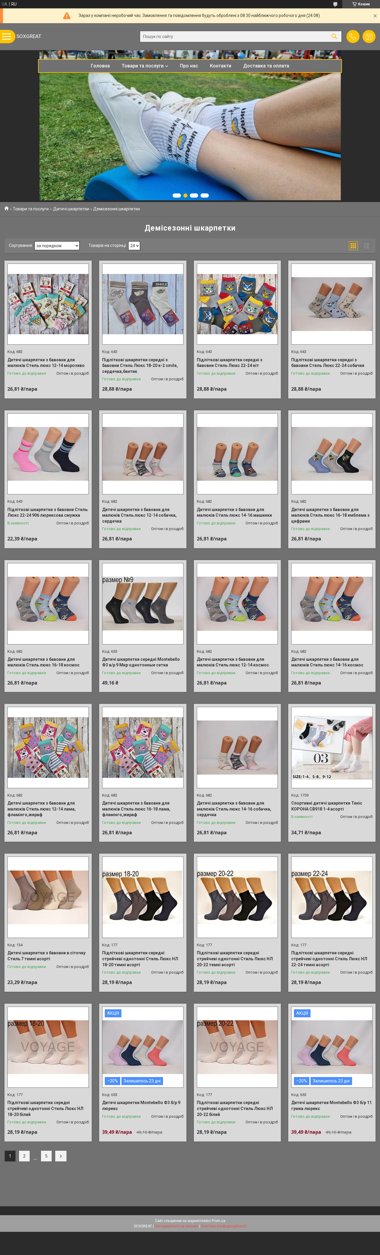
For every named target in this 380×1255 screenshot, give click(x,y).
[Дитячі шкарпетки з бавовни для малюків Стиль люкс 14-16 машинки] (237, 454)
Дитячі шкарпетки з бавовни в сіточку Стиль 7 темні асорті (46, 955)
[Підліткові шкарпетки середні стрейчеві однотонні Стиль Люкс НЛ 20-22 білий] (237, 1047)
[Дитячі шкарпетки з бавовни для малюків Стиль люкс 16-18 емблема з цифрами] (332, 454)
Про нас (189, 66)
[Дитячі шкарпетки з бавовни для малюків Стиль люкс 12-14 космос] (237, 603)
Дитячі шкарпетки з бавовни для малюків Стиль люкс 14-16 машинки (234, 512)
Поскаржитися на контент (176, 1226)
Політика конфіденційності (223, 1226)
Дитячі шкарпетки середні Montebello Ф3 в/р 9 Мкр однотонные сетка (141, 662)
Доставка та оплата (266, 66)
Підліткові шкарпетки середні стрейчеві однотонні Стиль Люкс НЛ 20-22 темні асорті (235, 958)
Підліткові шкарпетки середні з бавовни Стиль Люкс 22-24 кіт (229, 362)
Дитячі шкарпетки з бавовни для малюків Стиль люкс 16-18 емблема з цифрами (330, 515)
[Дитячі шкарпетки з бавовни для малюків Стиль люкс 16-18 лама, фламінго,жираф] (142, 747)
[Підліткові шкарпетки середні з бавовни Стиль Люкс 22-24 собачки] (332, 304)
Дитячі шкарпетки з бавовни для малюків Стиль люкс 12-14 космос (233, 662)
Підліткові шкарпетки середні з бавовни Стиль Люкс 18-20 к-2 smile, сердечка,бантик (140, 365)
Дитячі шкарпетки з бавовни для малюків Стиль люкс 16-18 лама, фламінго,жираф (136, 809)
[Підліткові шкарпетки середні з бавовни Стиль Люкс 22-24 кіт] (237, 304)
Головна (100, 66)
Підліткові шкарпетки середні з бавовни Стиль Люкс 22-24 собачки (327, 362)
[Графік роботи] (369, 36)
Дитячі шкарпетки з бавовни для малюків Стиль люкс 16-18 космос (43, 662)
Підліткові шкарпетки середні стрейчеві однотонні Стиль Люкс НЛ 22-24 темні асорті (329, 958)
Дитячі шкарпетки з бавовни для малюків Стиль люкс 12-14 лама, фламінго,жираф (41, 809)
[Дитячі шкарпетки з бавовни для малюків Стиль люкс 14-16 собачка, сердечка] (237, 747)
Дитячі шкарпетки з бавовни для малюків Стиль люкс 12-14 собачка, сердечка (139, 515)
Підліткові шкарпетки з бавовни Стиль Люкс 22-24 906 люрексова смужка (47, 512)
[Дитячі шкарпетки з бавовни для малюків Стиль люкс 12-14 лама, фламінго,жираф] (48, 747)
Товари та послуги (143, 66)
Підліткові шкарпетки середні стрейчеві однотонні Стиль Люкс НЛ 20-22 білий (235, 1108)
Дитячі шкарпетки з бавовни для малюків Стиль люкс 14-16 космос (327, 662)
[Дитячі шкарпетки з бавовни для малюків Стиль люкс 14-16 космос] (332, 603)
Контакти (220, 66)
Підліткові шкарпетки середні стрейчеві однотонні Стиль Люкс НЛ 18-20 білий (45, 1108)
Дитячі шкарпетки (71, 208)
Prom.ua (218, 1221)
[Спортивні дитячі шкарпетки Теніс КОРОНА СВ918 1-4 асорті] (332, 747)
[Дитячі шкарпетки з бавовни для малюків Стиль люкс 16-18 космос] (48, 603)
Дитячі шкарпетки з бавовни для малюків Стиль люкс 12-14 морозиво (46, 362)
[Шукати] (334, 36)
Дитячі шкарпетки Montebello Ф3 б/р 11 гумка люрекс (331, 1105)
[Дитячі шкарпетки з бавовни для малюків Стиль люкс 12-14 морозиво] (48, 304)
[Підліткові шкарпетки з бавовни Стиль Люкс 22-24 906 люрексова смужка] (48, 454)
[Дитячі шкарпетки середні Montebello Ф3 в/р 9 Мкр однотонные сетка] (142, 603)
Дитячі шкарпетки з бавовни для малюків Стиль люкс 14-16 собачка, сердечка (234, 809)
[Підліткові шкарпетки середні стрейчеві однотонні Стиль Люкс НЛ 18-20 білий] (48, 1047)
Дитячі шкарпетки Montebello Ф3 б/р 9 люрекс (141, 1105)
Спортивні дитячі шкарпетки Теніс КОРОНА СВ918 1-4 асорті (326, 806)
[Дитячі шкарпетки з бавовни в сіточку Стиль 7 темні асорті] (48, 897)
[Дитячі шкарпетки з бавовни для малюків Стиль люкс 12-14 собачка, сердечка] (142, 454)
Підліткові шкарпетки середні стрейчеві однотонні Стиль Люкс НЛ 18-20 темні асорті (140, 958)
